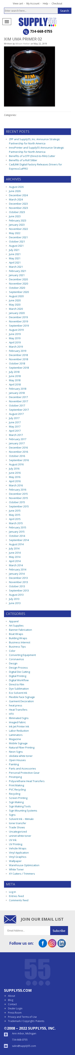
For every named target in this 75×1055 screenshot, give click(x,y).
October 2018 (17, 363)
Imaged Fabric (17, 722)
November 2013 (18, 582)
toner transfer (17, 823)
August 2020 (16, 296)
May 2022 (14, 233)
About (11, 996)
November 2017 (18, 401)
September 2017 (19, 409)
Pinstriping (15, 777)
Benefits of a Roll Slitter (23, 160)
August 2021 (16, 245)
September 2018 (19, 367)
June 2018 (15, 376)
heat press (15, 705)
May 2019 (14, 338)
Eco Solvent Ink (18, 693)
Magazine (15, 739)
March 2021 (16, 267)
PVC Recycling (17, 789)
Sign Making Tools (20, 806)
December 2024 (18, 195)
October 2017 (17, 405)
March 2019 (16, 346)
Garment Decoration (21, 701)
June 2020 (15, 300)
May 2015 (14, 515)
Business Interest (19, 642)
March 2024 (16, 199)
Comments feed (18, 900)
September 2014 (19, 540)
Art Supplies (16, 625)
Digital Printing (17, 676)
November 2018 (18, 359)
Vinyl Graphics (17, 857)
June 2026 (15, 191)
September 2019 (19, 325)
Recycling (14, 794)
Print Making (16, 785)
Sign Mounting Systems (23, 810)
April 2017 (15, 430)
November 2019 (18, 321)
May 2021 (14, 258)
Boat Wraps (16, 634)
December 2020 (18, 279)
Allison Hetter (22, 43)
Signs (12, 815)
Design (13, 663)
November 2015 (18, 498)
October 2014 (17, 536)
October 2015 (17, 502)
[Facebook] (43, 946)
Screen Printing (18, 798)
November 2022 (18, 229)
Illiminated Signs (19, 718)
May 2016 (14, 477)
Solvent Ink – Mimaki (21, 819)
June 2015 (15, 510)
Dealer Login (15, 1008)
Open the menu (6, 21)
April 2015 (15, 519)
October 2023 (17, 212)
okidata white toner (21, 756)
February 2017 (17, 439)
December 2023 (18, 203)
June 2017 (15, 422)
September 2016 (19, 460)
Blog (10, 1000)
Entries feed (16, 896)
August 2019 (16, 330)
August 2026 (16, 187)
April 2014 (15, 561)
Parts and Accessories (22, 768)
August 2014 (16, 544)
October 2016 (17, 456)
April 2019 (15, 342)
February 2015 (17, 527)
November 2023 (18, 208)
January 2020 (17, 313)
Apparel (14, 621)
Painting (14, 764)
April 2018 (15, 384)
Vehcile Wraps (17, 848)
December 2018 (18, 355)
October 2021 (17, 241)
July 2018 (14, 372)
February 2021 (17, 271)
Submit (60, 930)
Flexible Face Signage (22, 697)
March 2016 (16, 485)
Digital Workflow (19, 680)
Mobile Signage (18, 743)
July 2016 (14, 468)
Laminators (16, 735)
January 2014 (17, 573)
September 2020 (19, 292)
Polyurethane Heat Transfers (27, 781)
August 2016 (16, 464)
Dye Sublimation (19, 688)
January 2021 (17, 275)
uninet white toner (20, 836)
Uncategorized (18, 831)
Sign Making (16, 802)
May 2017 (14, 426)
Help (45, 3)
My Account (32, 3)
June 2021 (15, 254)
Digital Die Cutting (19, 672)
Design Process (18, 667)
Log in (12, 892)
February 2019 (17, 351)
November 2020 (18, 283)
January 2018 (17, 393)
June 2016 (15, 473)
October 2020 (17, 288)
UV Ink (13, 840)
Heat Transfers (18, 709)
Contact (12, 1004)
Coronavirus (16, 659)
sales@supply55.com (24, 1046)
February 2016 (17, 489)
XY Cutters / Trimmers (22, 873)
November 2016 (18, 452)
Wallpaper (15, 861)
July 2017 (14, 418)
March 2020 (16, 309)
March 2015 (16, 523)
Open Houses (17, 760)
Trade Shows (17, 827)
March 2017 (16, 435)
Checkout (57, 3)
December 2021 (18, 237)
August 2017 (16, 414)
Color (12, 651)
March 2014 (16, 565)
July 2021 (14, 250)
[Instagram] (52, 946)
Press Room (15, 1012)
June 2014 (15, 552)
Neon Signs (16, 751)
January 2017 (17, 443)
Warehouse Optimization (24, 865)
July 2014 (14, 548)
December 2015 (18, 494)
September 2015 (19, 506)
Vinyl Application (19, 852)
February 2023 (17, 220)
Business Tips (17, 646)
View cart (18, 3)
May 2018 (14, 380)
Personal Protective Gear (24, 772)
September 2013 (19, 590)
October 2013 (17, 586)
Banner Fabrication (20, 630)
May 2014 (14, 557)
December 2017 (18, 397)
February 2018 (17, 388)
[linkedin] (61, 946)
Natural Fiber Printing (21, 747)
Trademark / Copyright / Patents (26, 1021)
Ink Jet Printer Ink (19, 726)
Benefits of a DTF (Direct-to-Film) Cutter (32, 156)
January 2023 (17, 224)
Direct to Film (16, 684)
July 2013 (14, 599)
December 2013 (18, 578)
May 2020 (14, 304)
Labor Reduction (19, 730)
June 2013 (15, 603)
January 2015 (17, 531)
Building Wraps (18, 638)
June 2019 (15, 334)
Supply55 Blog (44, 22)
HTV (11, 714)
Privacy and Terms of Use (22, 1017)
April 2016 (15, 481)
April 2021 (15, 262)
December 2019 (18, 317)
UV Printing (15, 844)
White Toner (16, 869)
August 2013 (16, 594)
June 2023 (15, 216)
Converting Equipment (22, 655)
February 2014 (17, 569)
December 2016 (18, 447)
